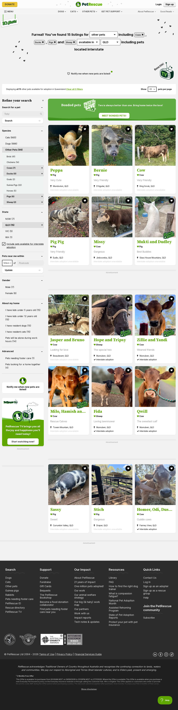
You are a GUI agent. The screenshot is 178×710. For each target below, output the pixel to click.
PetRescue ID (13, 603)
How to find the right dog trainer (123, 588)
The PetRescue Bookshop (48, 596)
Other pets (11, 586)
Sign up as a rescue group (154, 592)
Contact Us (149, 577)
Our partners (81, 609)
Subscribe (149, 617)
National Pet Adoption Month (121, 602)
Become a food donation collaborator (54, 603)
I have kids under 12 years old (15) (21, 318)
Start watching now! (23, 441)
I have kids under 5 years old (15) (22, 310)
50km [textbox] (6, 263)
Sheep (69, 42)
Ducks (38, 42)
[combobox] (7, 263)
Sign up (169, 4)
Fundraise (45, 582)
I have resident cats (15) (17, 331)
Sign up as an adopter (155, 586)
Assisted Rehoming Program (120, 609)
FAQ (111, 582)
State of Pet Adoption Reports (121, 616)
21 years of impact (84, 582)
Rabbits (9, 594)
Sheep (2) (11, 202)
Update (9, 270)
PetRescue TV (13, 611)
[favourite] (85, 129)
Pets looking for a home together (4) (22, 366)
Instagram (166, 654)
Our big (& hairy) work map (87, 603)
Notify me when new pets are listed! (90, 73)
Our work (79, 590)
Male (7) (9, 287)
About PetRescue (84, 577)
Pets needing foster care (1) (19, 358)
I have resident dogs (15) (18, 325)
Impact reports (82, 617)
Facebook (161, 654)
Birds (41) (11, 156)
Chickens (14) (13, 162)
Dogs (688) (11, 143)
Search (8, 121)
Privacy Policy (64, 654)
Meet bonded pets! (114, 115)
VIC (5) (9, 231)
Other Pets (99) (14, 149)
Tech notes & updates (86, 621)
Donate (10, 4)
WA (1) (8, 237)
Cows (138, 35)
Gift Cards (45, 586)
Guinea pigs (12, 590)
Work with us (81, 613)
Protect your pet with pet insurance (123, 623)
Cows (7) (11, 168)
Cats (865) (10, 137)
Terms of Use (46, 654)
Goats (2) (11, 179)
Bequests (45, 590)
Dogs (8, 577)
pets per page (165, 89)
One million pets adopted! (89, 586)
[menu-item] (167, 11)
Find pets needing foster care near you (54, 610)
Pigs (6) (10, 196)
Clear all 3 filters (74, 89)
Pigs (51, 42)
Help (146, 597)
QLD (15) (9, 225)
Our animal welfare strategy (85, 596)
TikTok (172, 654)
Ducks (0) (11, 173)
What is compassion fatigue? (120, 595)
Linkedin (155, 654)
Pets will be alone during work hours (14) (21, 339)
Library (113, 577)
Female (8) (11, 293)
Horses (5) (11, 191)
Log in (146, 582)
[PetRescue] (89, 4)
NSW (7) (10, 219)
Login (159, 4)
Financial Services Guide (88, 654)
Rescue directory (15, 607)
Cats (8, 582)
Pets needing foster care (19, 599)
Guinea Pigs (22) (14, 185)
